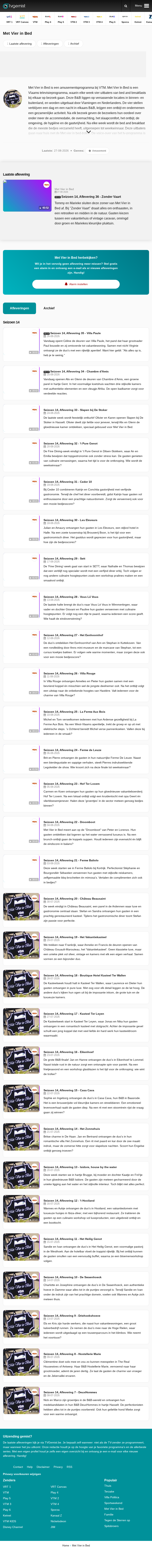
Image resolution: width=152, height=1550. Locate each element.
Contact (18, 1466)
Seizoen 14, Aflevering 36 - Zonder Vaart (91, 196)
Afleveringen (19, 308)
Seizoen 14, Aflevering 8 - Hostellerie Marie (72, 1354)
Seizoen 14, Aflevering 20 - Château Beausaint (75, 898)
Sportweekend (113, 1503)
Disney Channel (13, 1527)
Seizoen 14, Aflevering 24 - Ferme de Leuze (72, 750)
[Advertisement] (76, 64)
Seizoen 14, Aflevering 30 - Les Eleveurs (70, 520)
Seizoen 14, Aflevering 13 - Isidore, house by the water (80, 1167)
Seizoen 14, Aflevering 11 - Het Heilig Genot (73, 1238)
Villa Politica (111, 1497)
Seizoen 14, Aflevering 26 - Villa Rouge (69, 673)
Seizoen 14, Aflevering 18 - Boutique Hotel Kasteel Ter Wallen (85, 975)
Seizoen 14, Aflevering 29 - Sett (64, 558)
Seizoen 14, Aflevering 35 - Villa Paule (75, 333)
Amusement (99, 150)
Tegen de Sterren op (117, 1520)
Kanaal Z (56, 1515)
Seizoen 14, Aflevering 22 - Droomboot (69, 822)
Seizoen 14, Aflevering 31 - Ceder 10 (68, 481)
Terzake (109, 1491)
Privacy (58, 1466)
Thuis (107, 1485)
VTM (6, 1492)
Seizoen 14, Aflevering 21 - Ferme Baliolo (71, 860)
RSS (69, 1466)
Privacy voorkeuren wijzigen (22, 1474)
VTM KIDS (9, 1521)
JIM (53, 1527)
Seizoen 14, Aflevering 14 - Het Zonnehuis (72, 1128)
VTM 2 (55, 1498)
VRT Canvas (58, 1486)
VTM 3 (7, 1504)
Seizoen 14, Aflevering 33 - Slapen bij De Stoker (75, 410)
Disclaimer (43, 1466)
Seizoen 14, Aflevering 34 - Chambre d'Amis (79, 371)
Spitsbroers (111, 1526)
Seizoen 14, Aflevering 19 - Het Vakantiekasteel (75, 937)
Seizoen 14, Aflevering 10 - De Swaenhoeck (73, 1277)
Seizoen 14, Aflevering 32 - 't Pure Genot (71, 443)
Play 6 (7, 1509)
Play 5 (7, 1498)
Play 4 (54, 1492)
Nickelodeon (58, 1521)
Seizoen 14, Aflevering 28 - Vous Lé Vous (71, 596)
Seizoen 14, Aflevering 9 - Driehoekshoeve (72, 1315)
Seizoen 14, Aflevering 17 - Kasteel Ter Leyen (74, 1013)
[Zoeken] (125, 6)
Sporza (55, 1509)
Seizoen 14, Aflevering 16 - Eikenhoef (69, 1052)
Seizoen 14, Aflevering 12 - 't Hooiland (69, 1200)
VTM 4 (55, 1504)
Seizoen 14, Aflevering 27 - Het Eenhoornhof (73, 635)
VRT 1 (7, 1486)
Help (30, 1466)
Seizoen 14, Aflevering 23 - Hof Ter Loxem (72, 783)
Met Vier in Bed (114, 1508)
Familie (108, 1514)
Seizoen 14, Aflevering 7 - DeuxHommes (70, 1392)
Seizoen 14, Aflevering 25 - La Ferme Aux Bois (74, 711)
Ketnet (7, 1515)
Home (65, 1545)
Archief (49, 308)
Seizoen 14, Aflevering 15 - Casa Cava (69, 1090)
